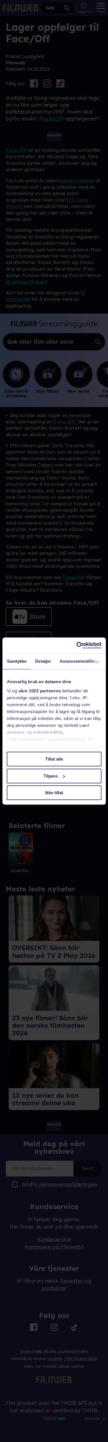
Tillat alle (54, 759)
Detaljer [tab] (43, 661)
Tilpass (50, 775)
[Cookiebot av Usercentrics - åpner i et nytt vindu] (76, 645)
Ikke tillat (54, 792)
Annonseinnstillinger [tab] (81, 661)
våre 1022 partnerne (39, 690)
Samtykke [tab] (16, 661)
